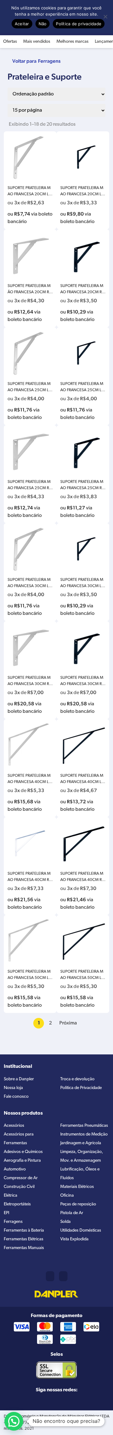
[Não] (105, 16)
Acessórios (14, 1125)
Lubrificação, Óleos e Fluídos (80, 1173)
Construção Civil (19, 1186)
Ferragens (49, 61)
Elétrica (10, 1195)
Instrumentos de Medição (84, 1134)
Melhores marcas (72, 41)
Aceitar (22, 23)
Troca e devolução (77, 1079)
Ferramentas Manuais (24, 1248)
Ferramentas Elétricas (23, 1239)
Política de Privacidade (81, 1088)
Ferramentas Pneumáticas (84, 1125)
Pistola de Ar (71, 1213)
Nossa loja (13, 1088)
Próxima (68, 1023)
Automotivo (15, 1169)
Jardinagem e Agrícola (80, 1143)
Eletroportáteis (17, 1204)
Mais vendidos (36, 41)
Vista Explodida (74, 1239)
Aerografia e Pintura (22, 1160)
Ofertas (10, 41)
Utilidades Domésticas (80, 1230)
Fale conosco (16, 1096)
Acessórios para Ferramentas (19, 1139)
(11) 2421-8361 (50, 1276)
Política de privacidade (78, 23)
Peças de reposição (78, 1204)
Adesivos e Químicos (23, 1152)
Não (43, 23)
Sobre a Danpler (19, 1079)
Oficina (67, 1195)
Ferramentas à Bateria (24, 1230)
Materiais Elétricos (77, 1186)
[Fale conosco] (63, 1276)
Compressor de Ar (21, 1178)
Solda (65, 1221)
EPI (6, 1213)
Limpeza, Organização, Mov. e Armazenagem (81, 1156)
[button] (13, 1421)
